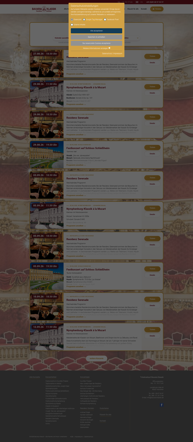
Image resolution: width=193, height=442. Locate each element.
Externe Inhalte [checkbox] (79, 25)
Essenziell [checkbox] (77, 19)
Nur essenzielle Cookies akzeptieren (97, 43)
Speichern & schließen (96, 37)
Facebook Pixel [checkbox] (113, 19)
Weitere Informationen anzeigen (95, 48)
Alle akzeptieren (96, 31)
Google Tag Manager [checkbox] (94, 19)
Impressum (117, 53)
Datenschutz (107, 53)
